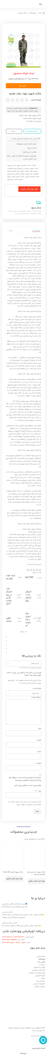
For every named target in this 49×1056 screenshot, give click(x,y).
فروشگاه (32, 13)
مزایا (39, 728)
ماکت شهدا (22, 13)
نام (39, 751)
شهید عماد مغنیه (18, 171)
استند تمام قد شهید (24, 165)
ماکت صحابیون (12, 179)
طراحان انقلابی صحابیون (16, 174)
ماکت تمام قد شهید (32, 176)
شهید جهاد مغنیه (31, 171)
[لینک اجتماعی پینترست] (17, 100)
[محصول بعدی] (3, 19)
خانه (40, 13)
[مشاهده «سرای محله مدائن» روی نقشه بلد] (23, 1005)
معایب (38, 740)
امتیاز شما (37, 688)
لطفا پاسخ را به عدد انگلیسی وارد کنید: (27, 785)
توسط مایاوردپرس (38, 1048)
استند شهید (11, 165)
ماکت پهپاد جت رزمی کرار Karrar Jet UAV (36, 873)
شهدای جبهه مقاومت (20, 108)
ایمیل (38, 763)
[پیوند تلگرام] (8, 100)
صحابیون (28, 174)
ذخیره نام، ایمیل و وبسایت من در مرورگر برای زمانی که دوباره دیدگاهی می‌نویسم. (25, 779)
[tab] (36, 230)
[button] (23, 85)
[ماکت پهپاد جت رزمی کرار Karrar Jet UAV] (33, 854)
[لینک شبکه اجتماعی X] (22, 100)
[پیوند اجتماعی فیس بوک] (27, 100)
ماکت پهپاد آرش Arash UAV (13, 872)
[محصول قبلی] (9, 19)
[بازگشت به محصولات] (6, 19)
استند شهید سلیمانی (30, 168)
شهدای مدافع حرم (22, 111)
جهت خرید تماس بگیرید (29, 189)
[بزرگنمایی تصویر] (36, 63)
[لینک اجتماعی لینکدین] (13, 100)
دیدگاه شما (36, 697)
